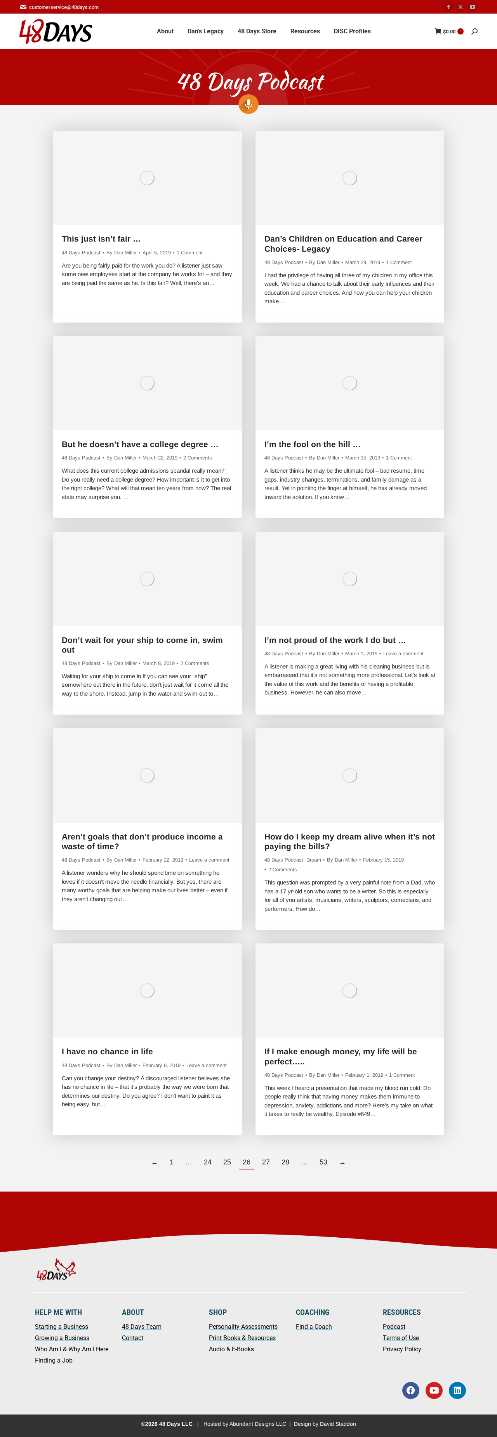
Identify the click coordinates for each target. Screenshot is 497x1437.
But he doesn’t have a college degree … (140, 444)
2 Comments (197, 458)
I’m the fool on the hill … (312, 444)
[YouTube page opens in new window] (472, 7)
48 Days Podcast (81, 253)
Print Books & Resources (242, 1338)
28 (285, 1162)
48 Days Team (142, 1326)
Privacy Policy (402, 1349)
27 (266, 1162)
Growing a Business (62, 1338)
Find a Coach (314, 1326)
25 (227, 1162)
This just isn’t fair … (101, 238)
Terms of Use (401, 1338)
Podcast (394, 1326)
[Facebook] (410, 1390)
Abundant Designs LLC (257, 1424)
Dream (313, 860)
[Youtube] (434, 1390)
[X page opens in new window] (460, 7)
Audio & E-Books (231, 1349)
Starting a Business (61, 1326)
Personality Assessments (243, 1326)
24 (208, 1162)
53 (323, 1162)
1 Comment (190, 253)
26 (246, 1162)
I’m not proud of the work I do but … (335, 640)
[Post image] (147, 178)
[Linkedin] (457, 1390)
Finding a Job (54, 1360)
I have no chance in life (107, 1051)
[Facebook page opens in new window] (448, 7)
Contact (132, 1338)
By (121, 253)
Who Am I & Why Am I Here (71, 1349)
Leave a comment (403, 653)
